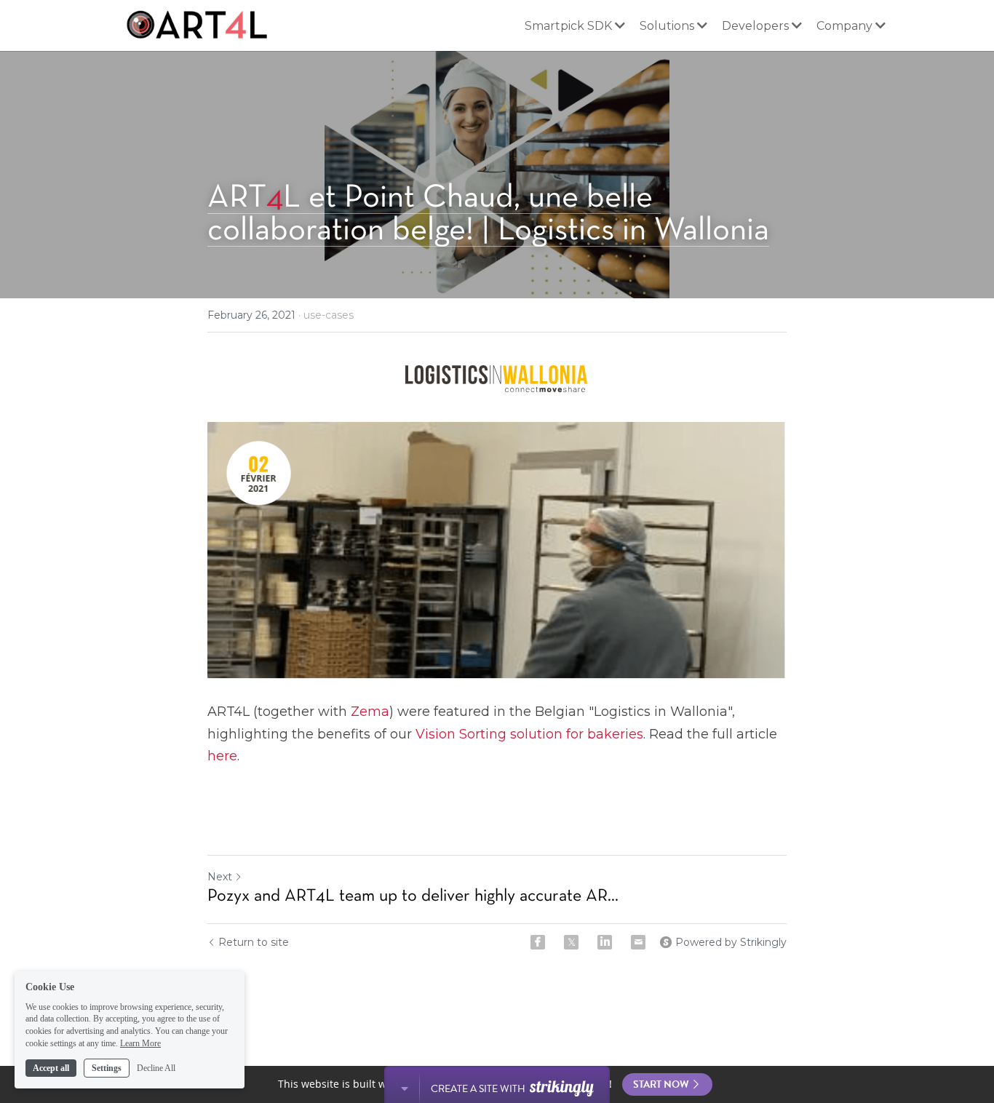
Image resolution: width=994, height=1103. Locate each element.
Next (219, 876)
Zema (370, 712)
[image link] (192, 24)
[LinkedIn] (604, 942)
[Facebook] (537, 942)
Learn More (140, 1043)
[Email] (638, 942)
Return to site (253, 942)
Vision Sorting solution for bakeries (529, 734)
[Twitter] (571, 942)
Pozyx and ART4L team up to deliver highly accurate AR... (413, 896)
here (222, 756)
